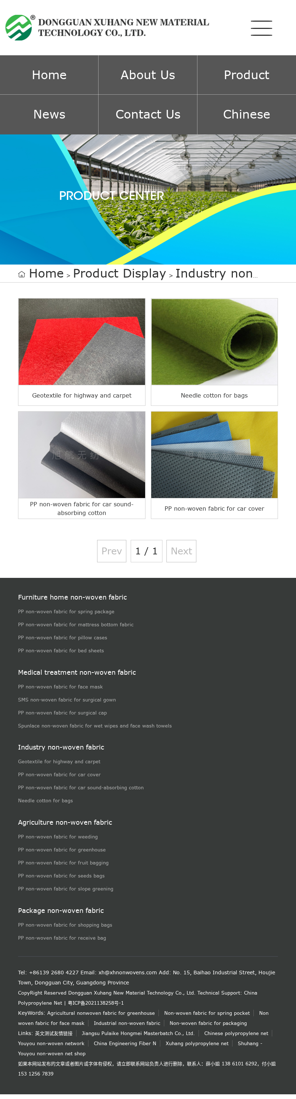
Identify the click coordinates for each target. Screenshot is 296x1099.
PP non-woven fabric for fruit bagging (63, 862)
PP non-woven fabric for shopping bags (65, 925)
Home (49, 75)
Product (246, 75)
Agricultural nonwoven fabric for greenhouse (101, 1013)
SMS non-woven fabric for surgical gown (67, 699)
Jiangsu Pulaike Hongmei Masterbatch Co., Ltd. (138, 1033)
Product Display (119, 273)
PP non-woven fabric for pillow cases (62, 637)
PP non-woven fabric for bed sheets (61, 650)
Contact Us (148, 114)
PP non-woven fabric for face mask (60, 686)
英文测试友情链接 (54, 1033)
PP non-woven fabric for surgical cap (62, 712)
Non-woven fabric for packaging (208, 1023)
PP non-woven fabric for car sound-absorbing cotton (81, 787)
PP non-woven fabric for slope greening (65, 888)
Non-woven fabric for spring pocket (207, 1013)
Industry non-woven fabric (61, 747)
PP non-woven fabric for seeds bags (61, 875)
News (49, 114)
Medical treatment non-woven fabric (77, 672)
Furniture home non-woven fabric (72, 597)
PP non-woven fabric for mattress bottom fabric (76, 624)
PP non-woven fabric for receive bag (62, 938)
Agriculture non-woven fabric (65, 822)
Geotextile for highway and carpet (59, 761)
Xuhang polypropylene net (197, 1043)
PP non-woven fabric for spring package (66, 611)
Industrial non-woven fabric (127, 1023)
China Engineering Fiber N (125, 1043)
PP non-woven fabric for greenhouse (62, 849)
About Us (148, 75)
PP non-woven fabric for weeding (58, 836)
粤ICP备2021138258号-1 (96, 1003)
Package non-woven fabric (61, 910)
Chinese (246, 114)
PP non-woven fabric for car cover (59, 774)
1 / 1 (146, 550)
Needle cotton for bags (45, 800)
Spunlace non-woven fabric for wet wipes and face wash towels (95, 725)
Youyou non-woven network (51, 1043)
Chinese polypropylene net (236, 1033)
